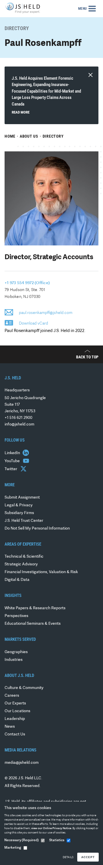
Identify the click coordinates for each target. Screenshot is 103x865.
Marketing (12, 848)
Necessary (21, 840)
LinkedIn (13, 453)
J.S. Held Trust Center (24, 521)
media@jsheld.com (22, 763)
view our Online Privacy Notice (51, 828)
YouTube (13, 461)
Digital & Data (17, 580)
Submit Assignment (22, 497)
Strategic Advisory (21, 564)
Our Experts (15, 703)
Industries (14, 660)
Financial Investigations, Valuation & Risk (41, 572)
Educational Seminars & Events (33, 624)
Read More (20, 112)
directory (53, 136)
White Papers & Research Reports (35, 608)
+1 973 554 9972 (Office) (27, 283)
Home (10, 136)
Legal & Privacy (19, 505)
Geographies (16, 652)
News (10, 727)
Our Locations (17, 711)
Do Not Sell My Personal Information (37, 528)
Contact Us (15, 734)
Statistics (56, 840)
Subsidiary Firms (19, 513)
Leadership (15, 719)
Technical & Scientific (24, 556)
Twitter (11, 469)
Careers (12, 696)
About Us (29, 136)
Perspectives (16, 616)
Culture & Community (24, 688)
